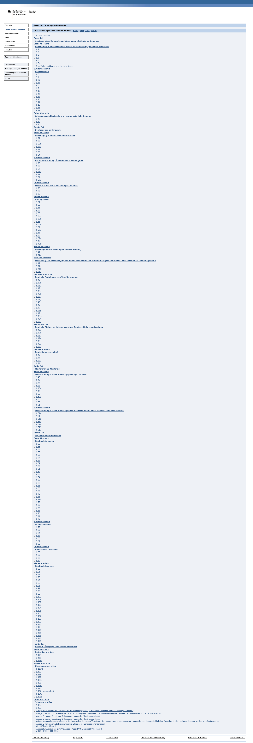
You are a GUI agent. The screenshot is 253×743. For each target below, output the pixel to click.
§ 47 (38, 383)
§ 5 (37, 60)
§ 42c (38, 288)
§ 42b (38, 285)
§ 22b (38, 146)
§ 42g (38, 299)
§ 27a (38, 172)
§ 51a (38, 413)
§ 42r (38, 335)
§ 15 (38, 105)
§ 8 (37, 85)
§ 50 (38, 394)
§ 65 (38, 480)
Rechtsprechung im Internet (16, 69)
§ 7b (38, 83)
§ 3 (37, 55)
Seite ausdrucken (237, 737)
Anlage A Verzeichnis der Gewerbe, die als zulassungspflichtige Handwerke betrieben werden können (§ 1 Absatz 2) (85, 711)
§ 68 (38, 488)
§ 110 (38, 624)
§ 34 (38, 210)
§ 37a (38, 230)
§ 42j (38, 308)
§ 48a (38, 388)
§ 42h (38, 302)
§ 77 (38, 516)
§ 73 (38, 505)
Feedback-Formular (197, 737)
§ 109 (38, 622)
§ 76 (38, 513)
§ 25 (38, 163)
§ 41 (38, 252)
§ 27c (38, 177)
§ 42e (38, 294)
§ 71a (38, 499)
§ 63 (38, 474)
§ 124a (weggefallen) (45, 691)
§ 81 (38, 533)
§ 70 (38, 494)
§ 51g (38, 430)
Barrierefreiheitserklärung (153, 737)
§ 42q (38, 333)
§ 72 (38, 502)
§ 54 (38, 449)
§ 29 (38, 191)
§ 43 (38, 355)
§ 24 (38, 155)
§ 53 (38, 447)
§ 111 (38, 627)
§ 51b (38, 416)
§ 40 (38, 241)
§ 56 (38, 455)
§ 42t (38, 341)
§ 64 (38, 477)
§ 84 (38, 541)
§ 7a (38, 80)
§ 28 (38, 188)
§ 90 (38, 569)
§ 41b (38, 263)
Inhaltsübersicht (43, 35)
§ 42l (38, 313)
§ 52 (38, 444)
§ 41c (38, 266)
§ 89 (38, 560)
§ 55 (38, 452)
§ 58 (38, 460)
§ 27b (38, 174)
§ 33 (38, 208)
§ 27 (38, 169)
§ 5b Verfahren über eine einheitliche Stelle (54, 66)
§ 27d (38, 180)
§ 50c (38, 402)
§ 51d (38, 422)
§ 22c (38, 149)
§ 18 (38, 119)
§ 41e (38, 272)
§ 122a (39, 680)
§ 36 (38, 222)
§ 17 (38, 110)
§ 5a (38, 63)
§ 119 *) (39, 669)
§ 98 (38, 591)
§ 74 (38, 508)
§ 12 (38, 96)
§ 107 (38, 616)
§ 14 (38, 102)
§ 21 (38, 138)
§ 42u (38, 344)
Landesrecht (10, 64)
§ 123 (38, 683)
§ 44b (38, 363)
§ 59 (38, 463)
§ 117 (38, 655)
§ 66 (38, 483)
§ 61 (38, 469)
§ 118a (39, 661)
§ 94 (38, 580)
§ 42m (39, 316)
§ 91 (38, 572)
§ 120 (38, 672)
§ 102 (38, 602)
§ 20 (38, 124)
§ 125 (38, 705)
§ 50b (38, 399)
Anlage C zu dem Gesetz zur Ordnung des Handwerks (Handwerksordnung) (68, 716)
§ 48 (38, 385)
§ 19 (38, 121)
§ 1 (37, 49)
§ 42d (38, 291)
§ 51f (38, 427)
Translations (10, 46)
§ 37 (38, 227)
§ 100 (38, 597)
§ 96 (38, 585)
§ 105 (38, 610)
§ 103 (38, 605)
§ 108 (38, 619)
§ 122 (38, 677)
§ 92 (38, 574)
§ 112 (38, 630)
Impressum (78, 737)
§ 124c (39, 697)
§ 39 (38, 235)
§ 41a (38, 255)
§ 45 (38, 377)
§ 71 (38, 497)
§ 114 (38, 635)
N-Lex (7, 79)
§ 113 (38, 633)
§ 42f (38, 297)
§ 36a (38, 224)
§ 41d (38, 269)
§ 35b (38, 219)
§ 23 (38, 152)
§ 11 (38, 94)
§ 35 (38, 213)
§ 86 (38, 552)
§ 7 (37, 77)
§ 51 (38, 405)
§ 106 (38, 613)
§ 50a (38, 397)
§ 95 (38, 583)
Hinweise (8, 50)
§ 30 (38, 194)
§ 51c (38, 419)
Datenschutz (112, 737)
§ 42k (38, 310)
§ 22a (38, 144)
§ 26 (38, 166)
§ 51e (38, 424)
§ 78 (38, 519)
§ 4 (37, 58)
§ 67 (38, 485)
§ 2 (37, 52)
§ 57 (38, 458)
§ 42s (38, 338)
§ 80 (38, 530)
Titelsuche (9, 38)
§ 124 (38, 688)
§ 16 (38, 108)
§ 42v (38, 347)
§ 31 (38, 202)
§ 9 (37, 88)
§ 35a (38, 216)
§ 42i (38, 305)
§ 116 (38, 641)
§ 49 (38, 391)
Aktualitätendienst (12, 33)
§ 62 (38, 472)
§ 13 (38, 99)
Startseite (8, 25)
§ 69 (38, 491)
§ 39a (38, 238)
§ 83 (38, 538)
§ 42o (38, 322)
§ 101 (38, 599)
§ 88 (38, 558)
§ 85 (38, 544)
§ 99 (38, 594)
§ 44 (38, 358)
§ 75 (38, 510)
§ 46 (38, 380)
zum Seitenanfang (41, 737)
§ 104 (38, 608)
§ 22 (38, 141)
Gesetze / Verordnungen (15, 29)
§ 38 (38, 233)
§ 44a (38, 360)
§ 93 (38, 577)
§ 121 (38, 674)
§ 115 (38, 638)
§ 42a (38, 283)
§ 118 (38, 658)
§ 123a (39, 686)
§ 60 (38, 466)
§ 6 (37, 74)
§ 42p (38, 330)
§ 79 (38, 527)
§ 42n (38, 319)
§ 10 (38, 91)
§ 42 (38, 280)
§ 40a (38, 244)
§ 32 (38, 205)
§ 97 (38, 588)
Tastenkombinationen (13, 57)
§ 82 (38, 535)
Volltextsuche (10, 42)
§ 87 (38, 555)
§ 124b (39, 694)
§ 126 (38, 708)
